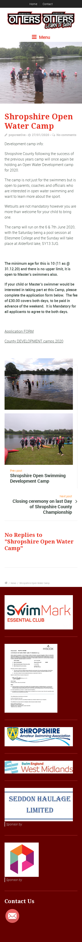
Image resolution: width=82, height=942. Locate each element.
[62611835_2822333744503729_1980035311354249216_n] (41, 73)
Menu (44, 37)
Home (33, 4)
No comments (66, 135)
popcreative (17, 135)
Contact (48, 4)
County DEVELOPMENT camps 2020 (34, 341)
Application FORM (19, 331)
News (13, 583)
